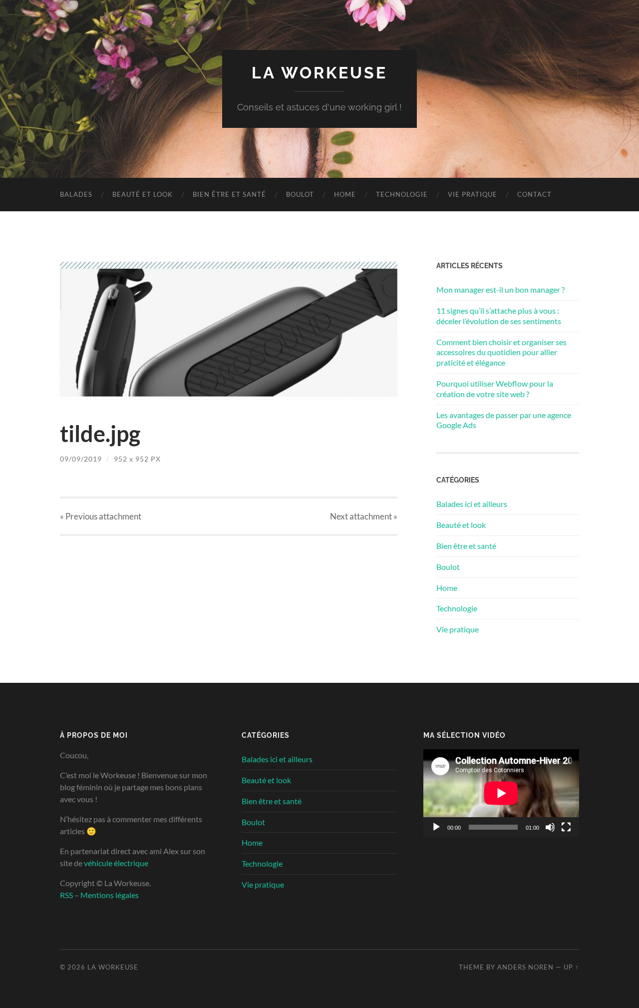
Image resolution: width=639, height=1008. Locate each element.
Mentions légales (109, 895)
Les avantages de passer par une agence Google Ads (503, 420)
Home (345, 194)
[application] (501, 793)
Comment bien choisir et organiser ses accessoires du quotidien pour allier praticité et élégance (501, 352)
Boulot (300, 194)
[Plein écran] (566, 827)
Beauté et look (142, 194)
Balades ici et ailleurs (471, 503)
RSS (66, 895)
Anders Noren (525, 967)
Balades (76, 194)
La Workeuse (319, 72)
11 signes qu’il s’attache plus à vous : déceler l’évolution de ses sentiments (498, 316)
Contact (534, 194)
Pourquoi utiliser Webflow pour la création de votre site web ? (494, 389)
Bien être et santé (229, 194)
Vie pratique (472, 194)
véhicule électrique (116, 863)
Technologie (402, 194)
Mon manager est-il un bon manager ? (500, 289)
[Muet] (550, 827)
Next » (363, 516)
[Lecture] (436, 827)
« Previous (100, 516)
